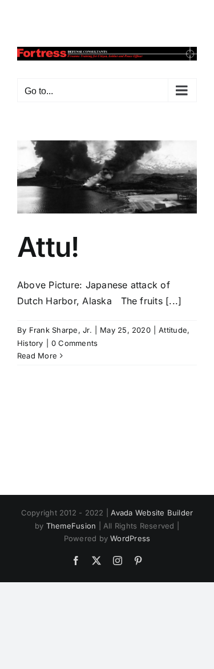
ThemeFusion (71, 525)
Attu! (48, 247)
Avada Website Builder (152, 512)
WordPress (130, 538)
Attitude (173, 329)
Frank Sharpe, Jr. (60, 329)
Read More (37, 355)
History (30, 343)
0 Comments (74, 343)
